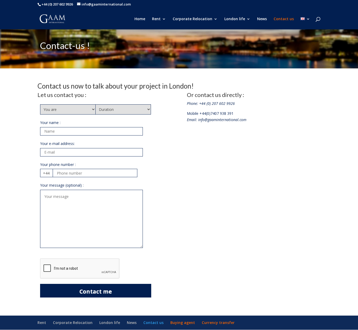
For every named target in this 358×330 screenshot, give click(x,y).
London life (234, 19)
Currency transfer (218, 322)
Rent (156, 19)
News (262, 19)
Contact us (284, 19)
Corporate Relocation (192, 19)
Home (139, 19)
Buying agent (182, 322)
